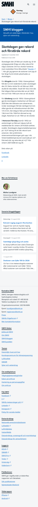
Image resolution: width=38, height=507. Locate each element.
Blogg (10, 19)
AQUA (15, 449)
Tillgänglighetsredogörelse (12, 375)
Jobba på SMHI (7, 332)
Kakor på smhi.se (8, 379)
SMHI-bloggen (7, 338)
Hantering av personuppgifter (13, 382)
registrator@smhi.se (14, 312)
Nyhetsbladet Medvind (10, 485)
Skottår (32, 69)
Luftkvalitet (6, 358)
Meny (34, 6)
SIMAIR (4, 362)
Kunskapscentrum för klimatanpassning (17, 355)
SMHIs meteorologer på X (19, 402)
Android (15, 498)
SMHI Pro (16, 455)
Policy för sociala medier (11, 412)
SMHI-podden (7, 342)
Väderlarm (16, 465)
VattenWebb (6, 432)
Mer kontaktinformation (11, 321)
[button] (28, 4)
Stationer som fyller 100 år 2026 (16, 260)
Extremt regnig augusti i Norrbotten (17, 223)
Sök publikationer (8, 481)
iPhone (15, 495)
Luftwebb (16, 425)
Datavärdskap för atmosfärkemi (14, 439)
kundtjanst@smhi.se (14, 308)
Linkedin (16, 405)
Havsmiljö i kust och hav (11, 352)
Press (4, 315)
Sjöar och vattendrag (10, 365)
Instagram (16, 409)
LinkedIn (7, 156)
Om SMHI (5, 335)
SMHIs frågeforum (19, 318)
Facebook (7, 152)
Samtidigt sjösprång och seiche (15, 242)
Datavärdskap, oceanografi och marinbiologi (19, 435)
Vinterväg (16, 462)
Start (3, 19)
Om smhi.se (6, 385)
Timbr (15, 459)
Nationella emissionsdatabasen (14, 422)
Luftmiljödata (7, 429)
